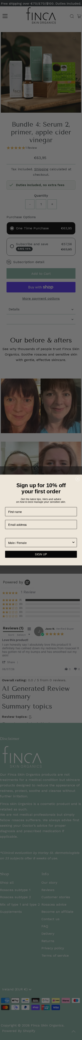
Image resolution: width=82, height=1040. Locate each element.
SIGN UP (41, 554)
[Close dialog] (77, 479)
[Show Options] (73, 542)
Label (9, 535)
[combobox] (40, 542)
